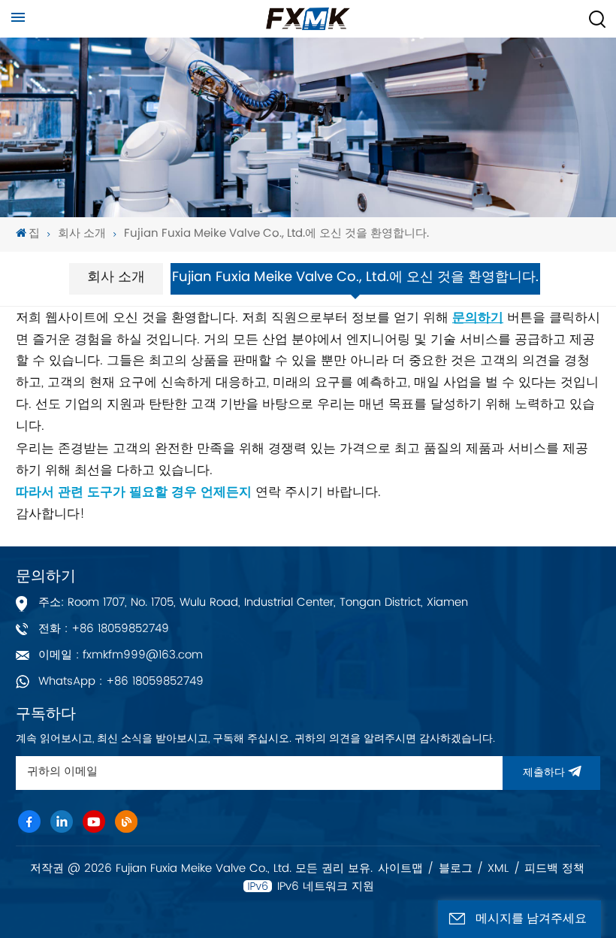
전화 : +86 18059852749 (103, 628)
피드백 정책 (554, 869)
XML (498, 869)
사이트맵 (400, 869)
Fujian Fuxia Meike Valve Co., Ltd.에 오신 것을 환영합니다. (276, 234)
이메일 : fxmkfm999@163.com (120, 655)
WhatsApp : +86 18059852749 (121, 681)
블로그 (456, 869)
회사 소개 (82, 234)
